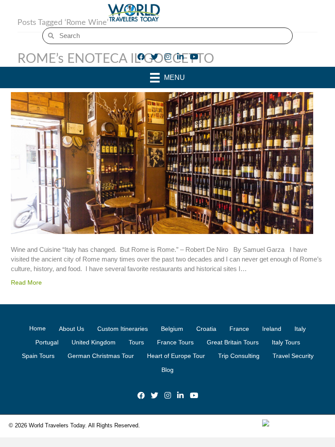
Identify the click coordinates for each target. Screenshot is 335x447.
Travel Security (293, 355)
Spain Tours (38, 355)
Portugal (46, 342)
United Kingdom (94, 342)
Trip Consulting (239, 355)
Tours (136, 342)
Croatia (206, 328)
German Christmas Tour (101, 355)
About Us (71, 328)
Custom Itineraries (122, 328)
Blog (167, 369)
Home (37, 328)
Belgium (172, 328)
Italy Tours (286, 342)
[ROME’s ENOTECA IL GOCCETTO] (162, 162)
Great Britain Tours (233, 342)
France (239, 328)
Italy (300, 328)
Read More (26, 282)
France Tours (175, 342)
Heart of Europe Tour (176, 355)
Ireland (271, 328)
